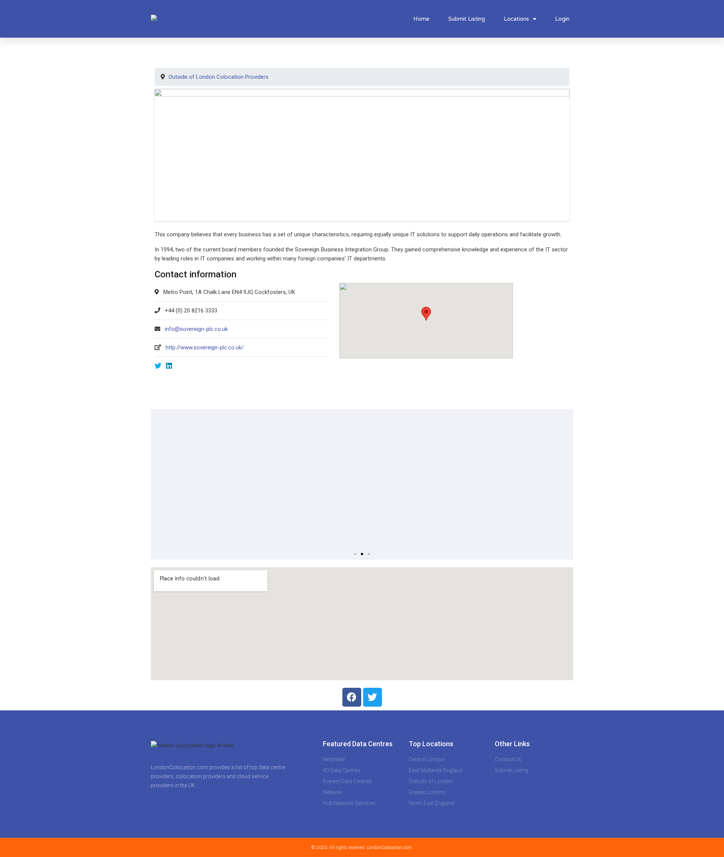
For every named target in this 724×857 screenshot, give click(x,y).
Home (421, 18)
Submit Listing (466, 18)
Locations (516, 18)
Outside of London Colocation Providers (218, 76)
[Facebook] (351, 697)
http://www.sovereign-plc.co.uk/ (205, 347)
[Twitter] (372, 697)
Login (562, 18)
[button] (355, 554)
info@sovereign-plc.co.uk (196, 329)
